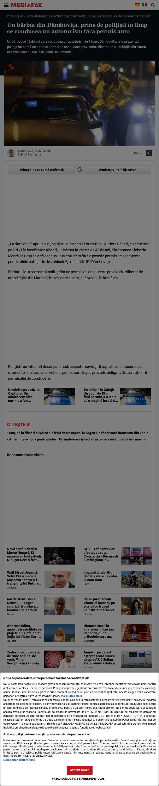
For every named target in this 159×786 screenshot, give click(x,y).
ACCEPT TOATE (79, 770)
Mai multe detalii (71, 695)
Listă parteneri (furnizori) (19, 759)
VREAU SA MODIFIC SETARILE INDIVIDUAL (78, 778)
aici (101, 716)
